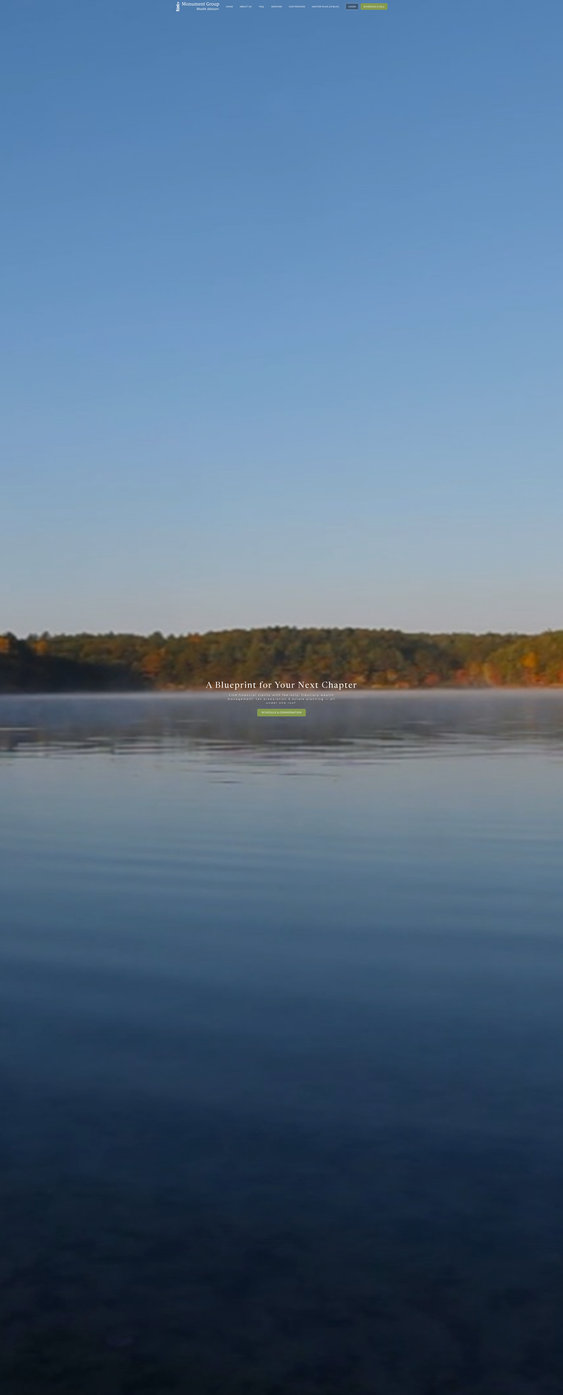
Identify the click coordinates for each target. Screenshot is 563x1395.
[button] (229, 6)
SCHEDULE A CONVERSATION (281, 712)
